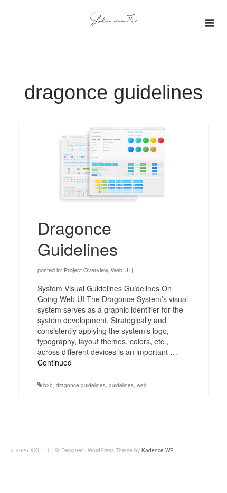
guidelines (121, 385)
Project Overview (86, 270)
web (142, 385)
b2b (48, 385)
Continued (54, 362)
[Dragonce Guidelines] (113, 164)
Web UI (120, 270)
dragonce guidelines (81, 385)
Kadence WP (157, 450)
